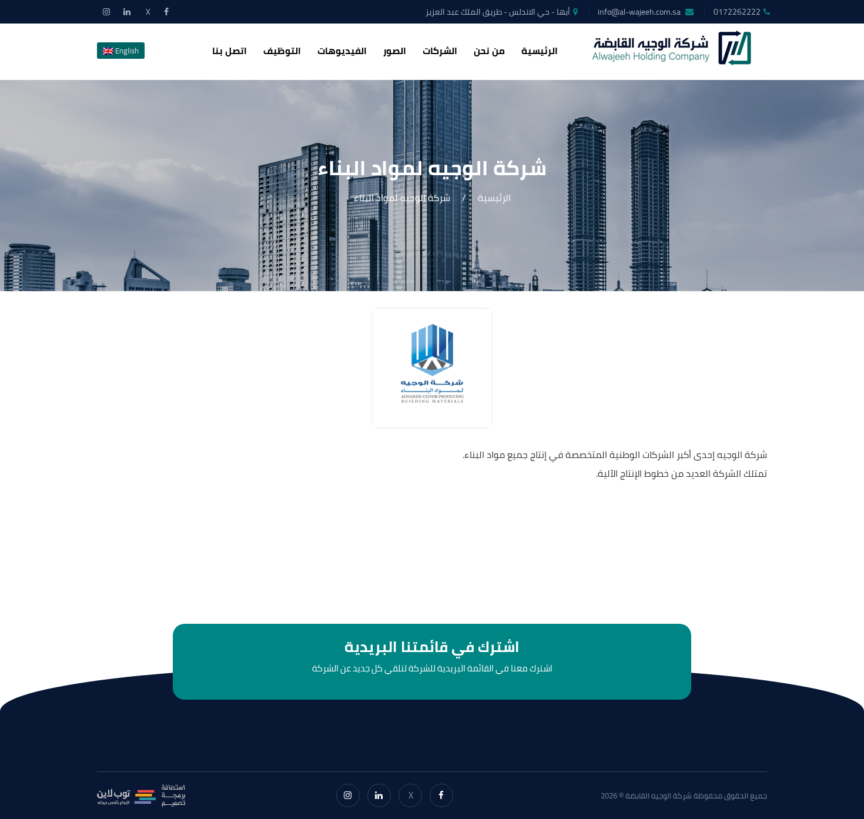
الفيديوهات (342, 50)
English (126, 51)
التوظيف (282, 50)
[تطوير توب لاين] (141, 795)
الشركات (440, 50)
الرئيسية (539, 50)
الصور (394, 50)
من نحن (489, 50)
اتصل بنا (229, 50)
